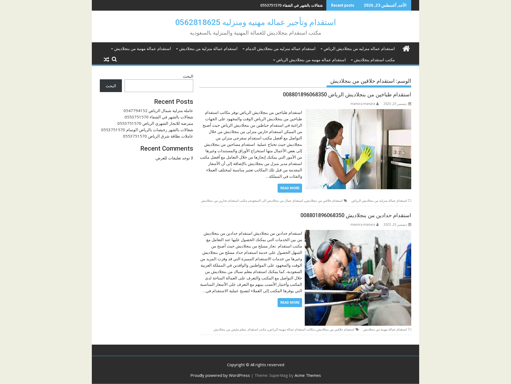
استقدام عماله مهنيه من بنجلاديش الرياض (311, 59)
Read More (289, 188)
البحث (188, 76)
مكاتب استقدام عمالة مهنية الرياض (292, 329)
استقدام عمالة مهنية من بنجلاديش (142, 48)
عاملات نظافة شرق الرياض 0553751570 (158, 136)
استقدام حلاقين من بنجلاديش (324, 200)
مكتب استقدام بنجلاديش (374, 59)
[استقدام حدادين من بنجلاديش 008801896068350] (358, 233)
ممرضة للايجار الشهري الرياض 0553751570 (288, 5)
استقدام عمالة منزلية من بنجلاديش (208, 48)
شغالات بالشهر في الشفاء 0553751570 (159, 116)
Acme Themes (308, 375)
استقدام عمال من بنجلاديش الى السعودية (276, 200)
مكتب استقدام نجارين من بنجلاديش (224, 200)
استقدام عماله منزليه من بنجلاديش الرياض (359, 48)
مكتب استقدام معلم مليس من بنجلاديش (239, 329)
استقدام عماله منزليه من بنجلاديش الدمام (280, 48)
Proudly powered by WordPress (220, 375)
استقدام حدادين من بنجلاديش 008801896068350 (355, 215)
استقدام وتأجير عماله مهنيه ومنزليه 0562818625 (255, 22)
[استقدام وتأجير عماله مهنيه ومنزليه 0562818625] (406, 48)
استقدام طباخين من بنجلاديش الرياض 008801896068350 (347, 94)
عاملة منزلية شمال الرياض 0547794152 (158, 110)
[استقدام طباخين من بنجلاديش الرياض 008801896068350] (358, 112)
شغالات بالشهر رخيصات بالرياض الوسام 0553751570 (147, 129)
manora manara (363, 103)
